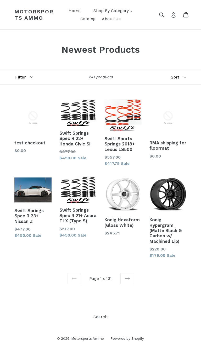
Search (100, 316)
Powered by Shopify (127, 339)
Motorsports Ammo (34, 14)
